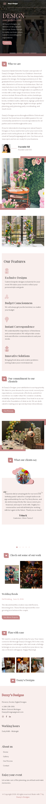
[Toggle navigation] (4, 4)
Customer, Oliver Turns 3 (23, 518)
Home (5, 752)
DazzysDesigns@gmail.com (12, 712)
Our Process (8, 411)
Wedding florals (10, 594)
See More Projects (11, 617)
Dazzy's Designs (22, 797)
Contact (6, 766)
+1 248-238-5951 (8, 707)
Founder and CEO (25, 150)
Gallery (7, 43)
